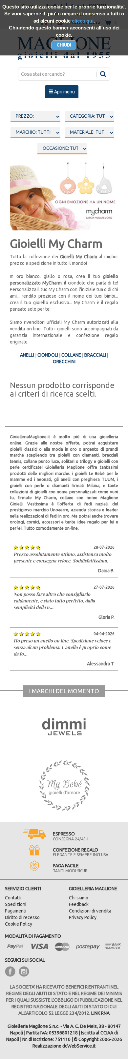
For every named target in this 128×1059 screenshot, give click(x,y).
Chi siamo (78, 897)
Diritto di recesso (22, 917)
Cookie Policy (18, 924)
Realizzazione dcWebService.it (64, 1046)
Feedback (79, 904)
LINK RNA (100, 1013)
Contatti (13, 897)
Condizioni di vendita (90, 910)
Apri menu (64, 91)
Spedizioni (15, 904)
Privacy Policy (82, 917)
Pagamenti (15, 910)
